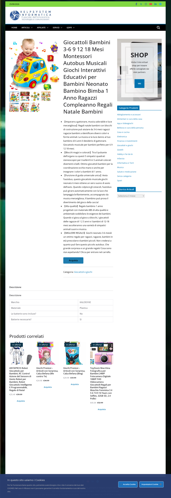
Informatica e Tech (125, 163)
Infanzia (120, 158)
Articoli (26, 27)
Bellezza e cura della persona (130, 127)
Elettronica (122, 136)
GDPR (69, 27)
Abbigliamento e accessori (129, 114)
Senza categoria (124, 176)
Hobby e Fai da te (125, 154)
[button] (31, 27)
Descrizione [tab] (15, 287)
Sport (119, 180)
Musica (120, 167)
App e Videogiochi (125, 123)
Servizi (56, 27)
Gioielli (120, 149)
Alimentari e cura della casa (129, 119)
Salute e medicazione (126, 171)
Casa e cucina (123, 132)
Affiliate (41, 27)
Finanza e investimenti (127, 141)
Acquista (73, 260)
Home (14, 27)
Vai (139, 83)
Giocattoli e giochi (83, 272)
